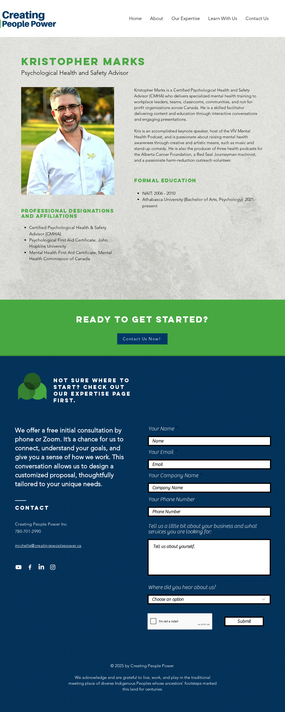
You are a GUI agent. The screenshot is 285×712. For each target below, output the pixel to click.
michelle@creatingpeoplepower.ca (48, 545)
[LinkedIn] (41, 567)
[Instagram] (52, 567)
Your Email (160, 452)
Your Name (161, 429)
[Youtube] (18, 567)
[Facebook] (29, 567)
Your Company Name (173, 475)
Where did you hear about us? (182, 587)
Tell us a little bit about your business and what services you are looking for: (202, 528)
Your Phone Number (171, 499)
